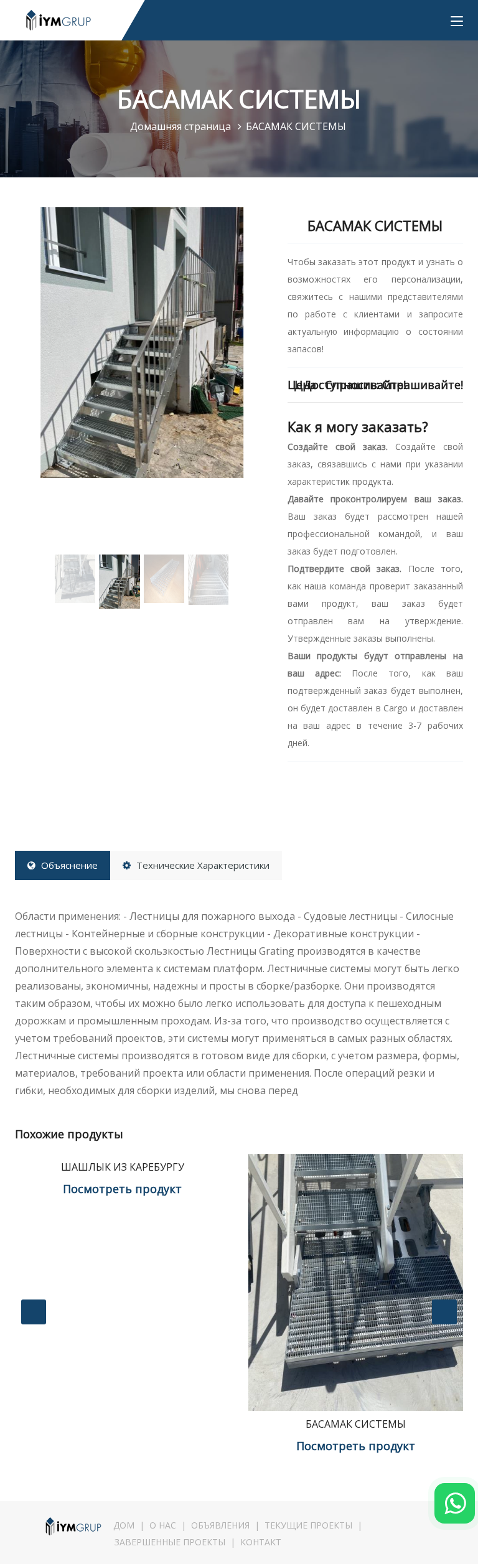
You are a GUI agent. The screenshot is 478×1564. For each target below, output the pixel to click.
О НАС (162, 1525)
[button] (34, 385)
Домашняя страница (181, 126)
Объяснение (68, 865)
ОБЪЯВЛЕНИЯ (220, 1525)
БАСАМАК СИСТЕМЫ (356, 1424)
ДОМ (123, 1525)
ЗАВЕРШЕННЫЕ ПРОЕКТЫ (170, 1542)
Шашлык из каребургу (122, 1167)
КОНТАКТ (260, 1542)
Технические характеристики (201, 865)
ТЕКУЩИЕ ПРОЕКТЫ (308, 1525)
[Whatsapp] (454, 1503)
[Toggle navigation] (457, 21)
